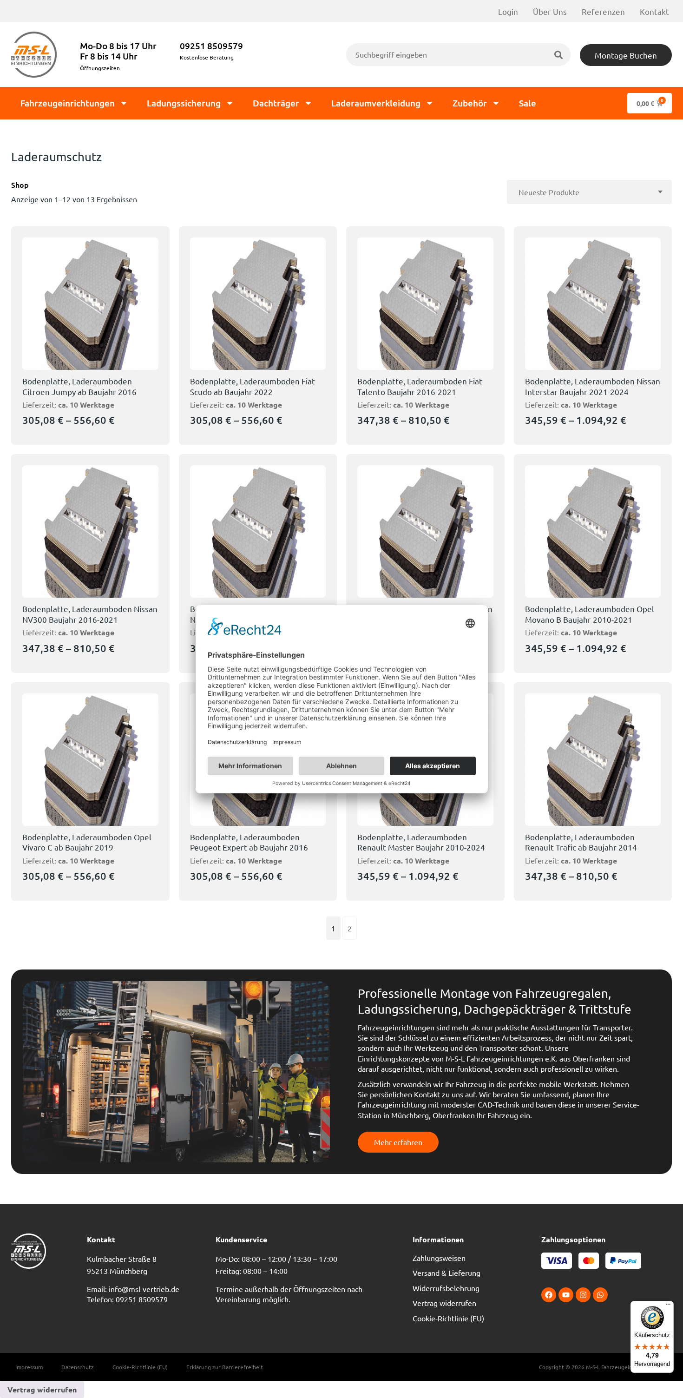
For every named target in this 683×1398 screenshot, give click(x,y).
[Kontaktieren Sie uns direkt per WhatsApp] (600, 1294)
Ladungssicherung (184, 103)
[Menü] (668, 1306)
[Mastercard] (591, 1261)
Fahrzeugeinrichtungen (67, 103)
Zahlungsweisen (439, 1257)
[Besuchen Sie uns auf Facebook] (548, 1294)
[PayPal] (626, 1261)
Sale (527, 103)
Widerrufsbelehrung (446, 1287)
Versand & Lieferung (446, 1272)
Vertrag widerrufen (444, 1302)
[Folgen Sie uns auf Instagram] (583, 1294)
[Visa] (559, 1261)
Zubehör (470, 103)
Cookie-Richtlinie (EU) (448, 1318)
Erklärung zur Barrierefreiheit (224, 1367)
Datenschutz (77, 1367)
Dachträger (276, 103)
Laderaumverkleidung (375, 103)
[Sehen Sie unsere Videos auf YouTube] (565, 1294)
